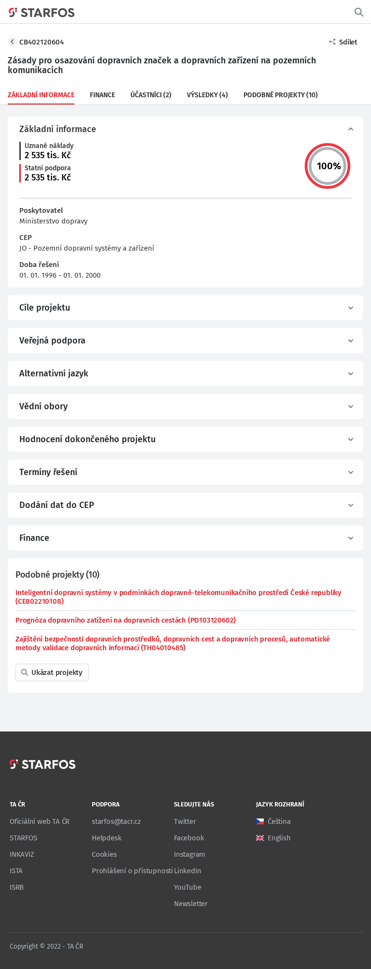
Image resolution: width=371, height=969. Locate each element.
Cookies (104, 854)
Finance (102, 95)
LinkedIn (187, 870)
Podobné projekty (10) (280, 95)
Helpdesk (106, 838)
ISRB (17, 887)
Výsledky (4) (207, 95)
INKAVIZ (22, 854)
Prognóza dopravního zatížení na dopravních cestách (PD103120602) (125, 620)
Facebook (189, 838)
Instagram (189, 854)
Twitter (185, 821)
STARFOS (23, 838)
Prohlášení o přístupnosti (132, 870)
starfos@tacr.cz (116, 821)
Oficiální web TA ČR (40, 821)
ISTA (16, 870)
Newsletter (191, 903)
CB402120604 (41, 42)
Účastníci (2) (150, 95)
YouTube (187, 887)
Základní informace (41, 95)
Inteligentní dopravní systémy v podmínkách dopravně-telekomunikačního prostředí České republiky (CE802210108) (178, 597)
